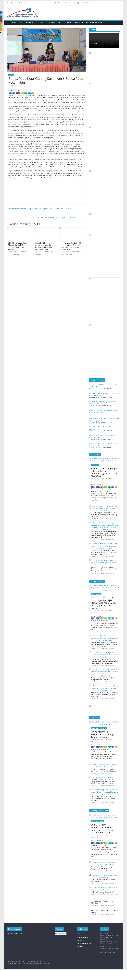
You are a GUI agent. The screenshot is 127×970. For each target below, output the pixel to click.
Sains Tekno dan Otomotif (99, 728)
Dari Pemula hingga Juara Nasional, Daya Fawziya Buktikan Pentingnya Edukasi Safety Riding (104, 798)
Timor (11, 75)
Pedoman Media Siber (94, 23)
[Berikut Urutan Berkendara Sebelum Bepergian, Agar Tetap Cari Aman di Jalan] (104, 815)
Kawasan (29, 23)
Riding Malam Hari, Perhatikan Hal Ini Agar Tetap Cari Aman (103, 734)
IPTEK (59, 23)
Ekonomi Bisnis (96, 594)
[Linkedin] (14, 93)
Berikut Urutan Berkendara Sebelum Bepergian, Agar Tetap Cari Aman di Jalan (102, 828)
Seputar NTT (17, 23)
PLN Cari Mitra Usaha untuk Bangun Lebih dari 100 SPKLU (60, 217)
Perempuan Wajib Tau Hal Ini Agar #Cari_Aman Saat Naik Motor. (102, 868)
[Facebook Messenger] (31, 93)
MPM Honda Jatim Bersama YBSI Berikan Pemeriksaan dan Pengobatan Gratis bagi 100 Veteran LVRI (104, 515)
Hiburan (68, 23)
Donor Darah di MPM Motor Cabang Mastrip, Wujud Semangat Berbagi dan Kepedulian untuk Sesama (103, 552)
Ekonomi (40, 23)
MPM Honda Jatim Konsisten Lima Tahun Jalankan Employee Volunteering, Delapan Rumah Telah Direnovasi (104, 644)
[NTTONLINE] (9, 23)
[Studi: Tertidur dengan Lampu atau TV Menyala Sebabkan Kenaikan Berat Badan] (104, 888)
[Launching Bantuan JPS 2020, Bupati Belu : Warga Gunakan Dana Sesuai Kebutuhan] (73, 228)
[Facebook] (10, 93)
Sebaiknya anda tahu (97, 821)
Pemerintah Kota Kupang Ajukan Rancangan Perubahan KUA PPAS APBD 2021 (41, 209)
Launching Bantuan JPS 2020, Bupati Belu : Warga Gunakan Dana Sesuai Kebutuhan (72, 246)
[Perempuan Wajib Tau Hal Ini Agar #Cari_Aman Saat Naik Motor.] (104, 862)
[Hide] (1, 32)
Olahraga (51, 23)
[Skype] (29, 93)
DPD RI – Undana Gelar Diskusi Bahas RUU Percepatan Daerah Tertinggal (17, 246)
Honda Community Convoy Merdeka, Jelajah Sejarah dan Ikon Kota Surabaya (103, 770)
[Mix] (22, 93)
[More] (33, 93)
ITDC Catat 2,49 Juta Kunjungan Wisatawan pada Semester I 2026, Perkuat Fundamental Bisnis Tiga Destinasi (104, 661)
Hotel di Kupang (82, 937)
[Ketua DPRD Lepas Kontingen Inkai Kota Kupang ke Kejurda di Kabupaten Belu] (47, 228)
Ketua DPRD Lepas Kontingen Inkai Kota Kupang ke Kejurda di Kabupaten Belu (44, 246)
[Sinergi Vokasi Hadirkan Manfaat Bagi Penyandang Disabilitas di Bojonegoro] (104, 777)
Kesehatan (79, 23)
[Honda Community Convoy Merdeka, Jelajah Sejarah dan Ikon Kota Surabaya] (104, 765)
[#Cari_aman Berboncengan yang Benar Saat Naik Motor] (104, 875)
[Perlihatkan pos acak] (118, 23)
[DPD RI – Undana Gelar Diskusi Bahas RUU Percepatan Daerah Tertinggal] (20, 228)
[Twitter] (12, 93)
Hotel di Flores (82, 934)
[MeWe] (19, 93)
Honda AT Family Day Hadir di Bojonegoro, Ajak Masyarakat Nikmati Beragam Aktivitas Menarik (103, 678)
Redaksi (79, 946)
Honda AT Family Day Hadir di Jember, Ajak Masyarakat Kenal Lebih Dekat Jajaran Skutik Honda (61, 3)
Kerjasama (80, 940)
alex (20, 86)
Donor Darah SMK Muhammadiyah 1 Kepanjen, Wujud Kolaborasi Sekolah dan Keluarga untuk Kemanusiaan (104, 569)
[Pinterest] (17, 93)
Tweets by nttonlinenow (14, 933)
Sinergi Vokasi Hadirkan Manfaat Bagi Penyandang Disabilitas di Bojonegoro (103, 783)
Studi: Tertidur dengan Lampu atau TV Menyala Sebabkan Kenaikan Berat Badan (104, 893)
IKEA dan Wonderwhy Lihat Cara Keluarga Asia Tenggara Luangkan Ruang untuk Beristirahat (104, 694)
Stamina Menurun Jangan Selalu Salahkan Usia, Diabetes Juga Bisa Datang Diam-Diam (104, 472)
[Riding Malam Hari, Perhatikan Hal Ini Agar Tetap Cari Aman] (104, 722)
